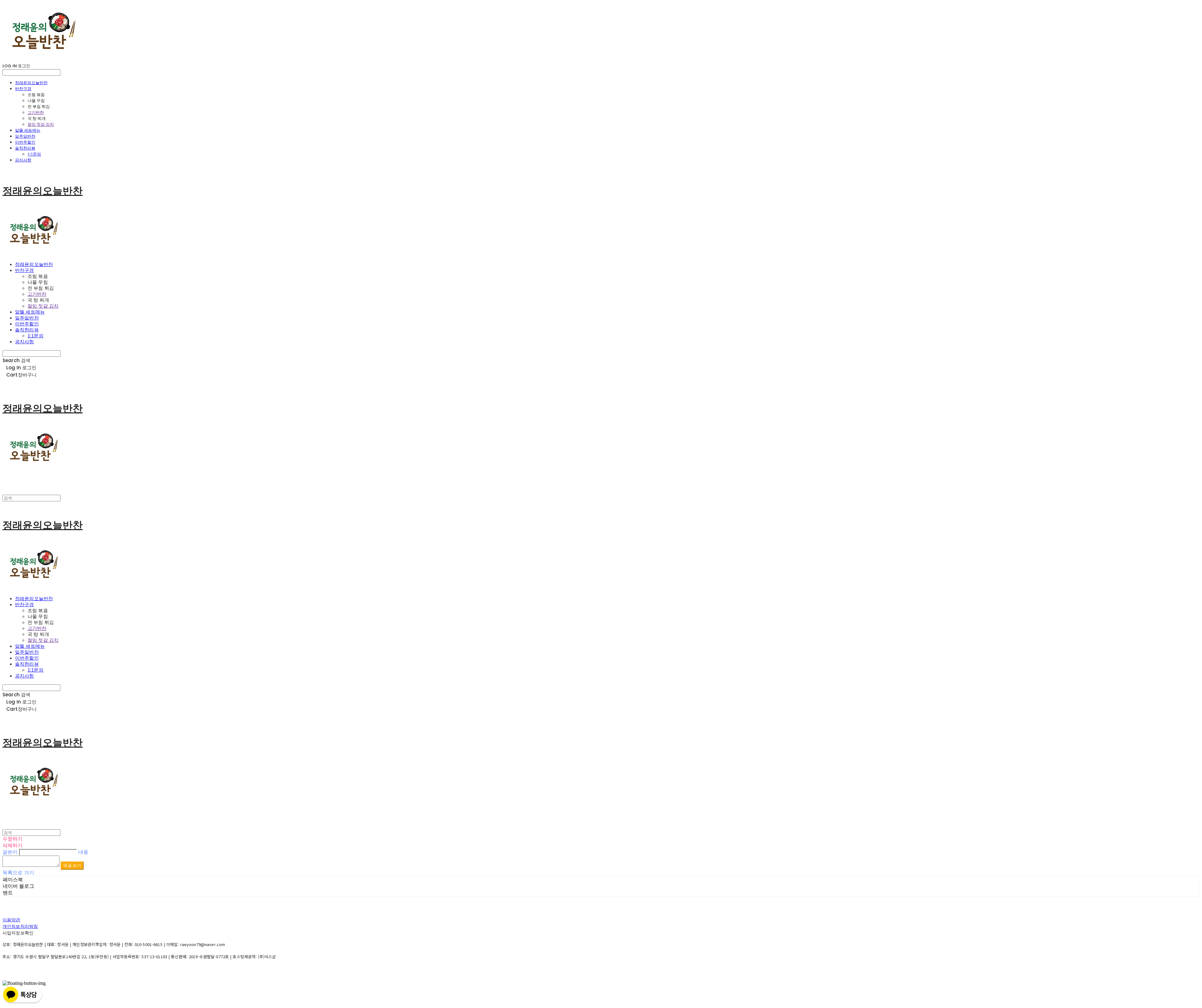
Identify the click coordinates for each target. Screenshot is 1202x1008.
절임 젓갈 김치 (41, 124)
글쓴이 (10, 852)
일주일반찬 (25, 136)
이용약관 (11, 920)
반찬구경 (23, 88)
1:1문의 (34, 154)
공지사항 (23, 160)
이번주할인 (25, 142)
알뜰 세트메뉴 (27, 130)
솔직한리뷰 (25, 148)
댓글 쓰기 (72, 865)
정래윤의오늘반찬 (31, 82)
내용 (83, 852)
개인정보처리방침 (20, 926)
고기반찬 (36, 112)
